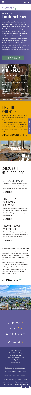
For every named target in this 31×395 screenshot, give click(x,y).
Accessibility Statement (19, 375)
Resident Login (9, 368)
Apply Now (14, 58)
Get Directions (10, 279)
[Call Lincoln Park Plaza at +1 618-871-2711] (28, 2)
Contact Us (14, 342)
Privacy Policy (22, 371)
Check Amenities (11, 99)
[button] (25, 2)
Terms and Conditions (10, 371)
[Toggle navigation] (3, 2)
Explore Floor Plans (13, 135)
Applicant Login (20, 368)
